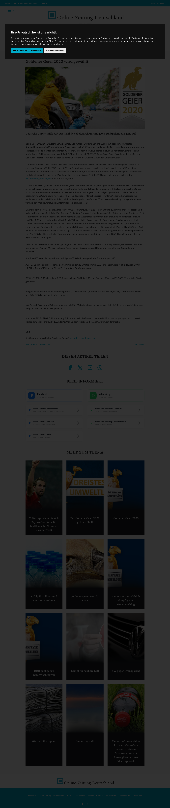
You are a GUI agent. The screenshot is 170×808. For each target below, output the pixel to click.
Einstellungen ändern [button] (55, 50)
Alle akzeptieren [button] (20, 50)
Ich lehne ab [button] (36, 50)
